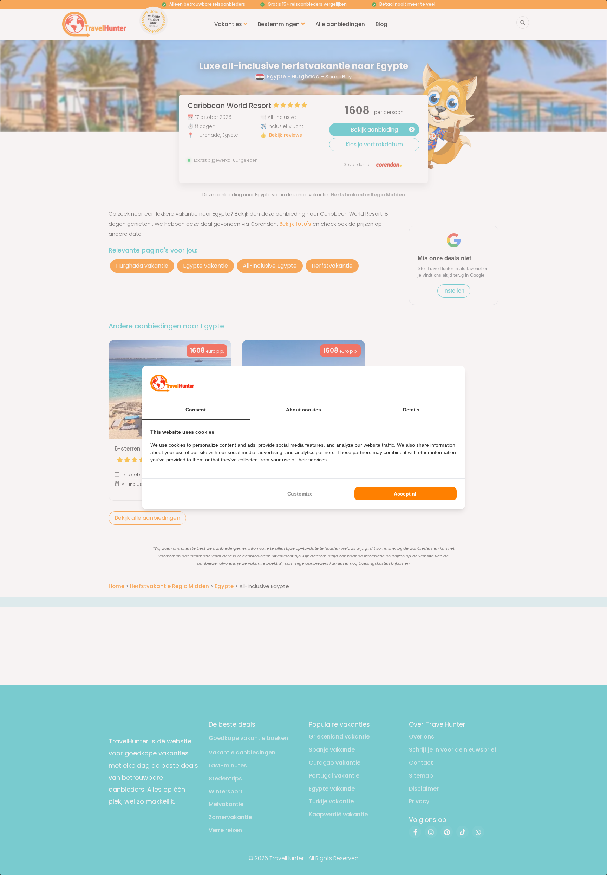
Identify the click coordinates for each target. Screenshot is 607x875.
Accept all (406, 494)
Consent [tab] (195, 410)
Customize (300, 494)
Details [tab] (411, 410)
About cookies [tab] (303, 410)
